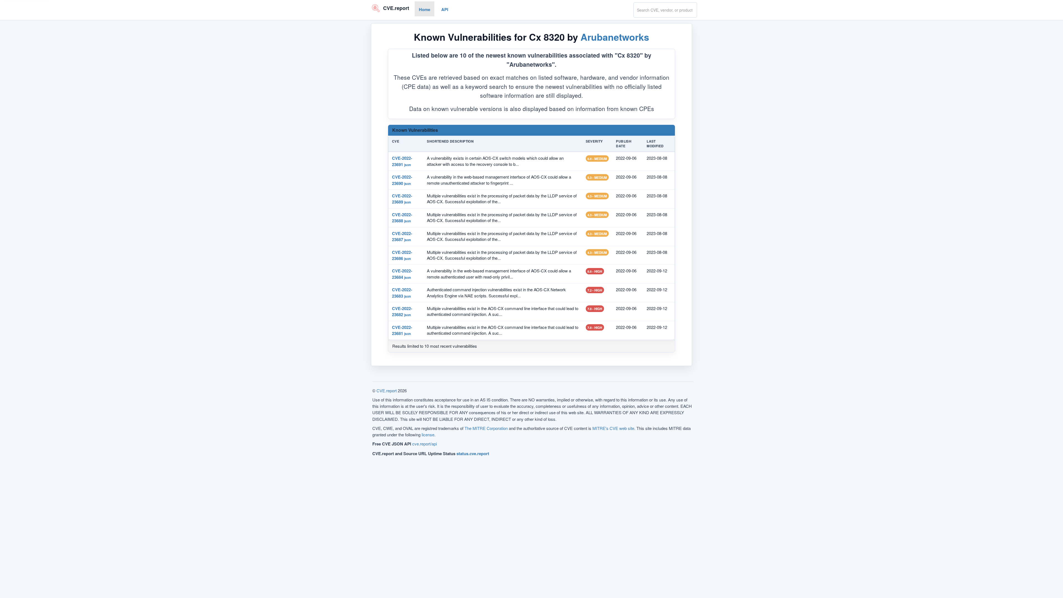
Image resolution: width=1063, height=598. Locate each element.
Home (424, 9)
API (444, 9)
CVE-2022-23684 (402, 274)
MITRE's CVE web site (613, 428)
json (407, 164)
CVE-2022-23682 (402, 311)
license (428, 434)
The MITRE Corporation (486, 428)
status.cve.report (472, 453)
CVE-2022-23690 (402, 180)
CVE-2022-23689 (402, 199)
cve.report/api (424, 444)
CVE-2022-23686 (402, 255)
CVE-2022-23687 (402, 236)
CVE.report (386, 390)
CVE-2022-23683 (402, 293)
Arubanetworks (614, 36)
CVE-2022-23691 (402, 161)
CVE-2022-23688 (402, 218)
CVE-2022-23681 (402, 330)
